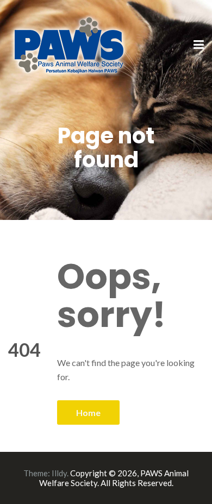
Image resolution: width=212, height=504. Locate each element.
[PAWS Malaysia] (69, 44)
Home (88, 412)
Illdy (59, 473)
